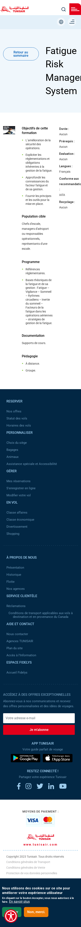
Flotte (10, 582)
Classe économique (20, 519)
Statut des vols (16, 418)
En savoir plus (19, 901)
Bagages (12, 450)
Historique (13, 575)
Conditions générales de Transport (28, 862)
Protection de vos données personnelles (31, 873)
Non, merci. (36, 912)
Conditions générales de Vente (25, 867)
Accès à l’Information (21, 655)
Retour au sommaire (20, 54)
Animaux (12, 457)
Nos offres (13, 411)
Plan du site (14, 648)
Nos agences (15, 589)
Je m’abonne (39, 730)
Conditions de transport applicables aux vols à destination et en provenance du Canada (41, 615)
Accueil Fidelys (16, 672)
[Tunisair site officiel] (14, 11)
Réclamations (16, 606)
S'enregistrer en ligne (21, 488)
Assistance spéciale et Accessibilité (31, 464)
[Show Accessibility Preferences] (11, 916)
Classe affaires (16, 512)
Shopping (12, 534)
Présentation (15, 567)
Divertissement (16, 527)
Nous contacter (17, 634)
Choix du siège (16, 443)
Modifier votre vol (18, 495)
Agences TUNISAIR (19, 641)
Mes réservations (18, 481)
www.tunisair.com (40, 844)
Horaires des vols (18, 425)
